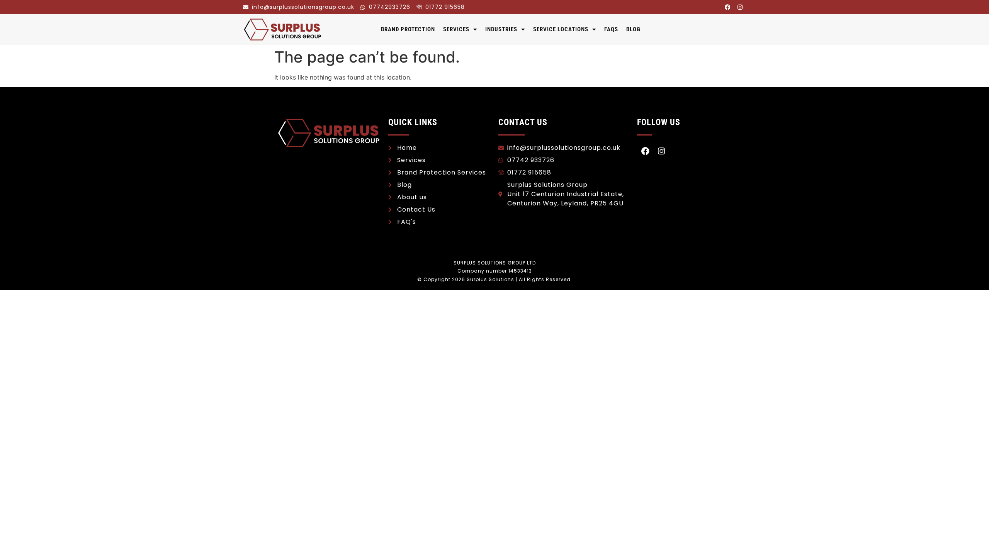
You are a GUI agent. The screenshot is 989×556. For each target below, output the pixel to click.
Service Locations (560, 29)
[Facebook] (727, 7)
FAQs (611, 29)
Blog (633, 29)
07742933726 (389, 7)
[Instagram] (740, 7)
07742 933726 (530, 160)
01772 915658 (445, 7)
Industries (501, 29)
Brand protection (408, 29)
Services (456, 29)
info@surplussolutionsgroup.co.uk (303, 7)
